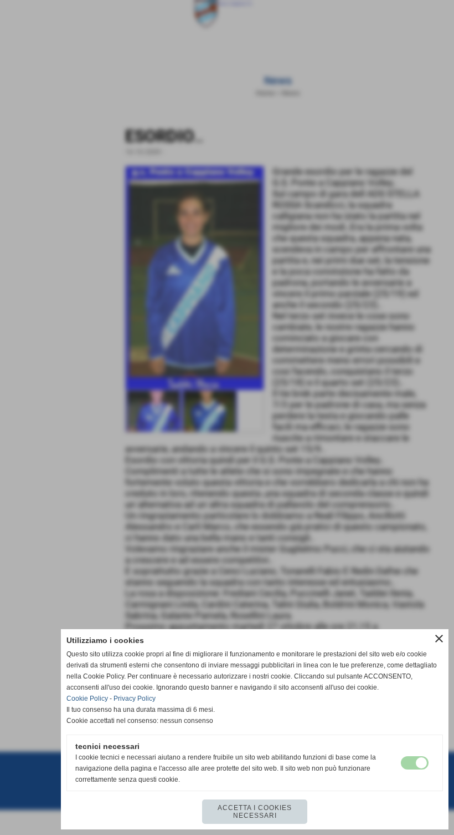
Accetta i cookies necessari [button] (255, 811)
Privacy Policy (135, 698)
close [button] (439, 638)
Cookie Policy (87, 698)
